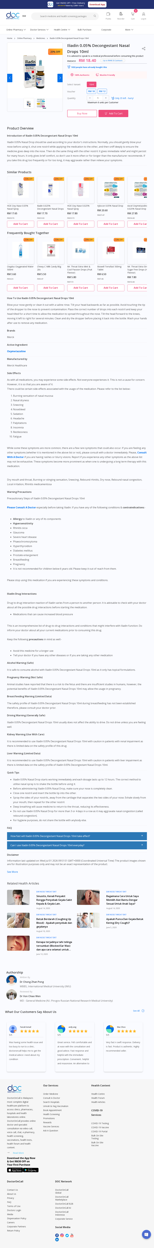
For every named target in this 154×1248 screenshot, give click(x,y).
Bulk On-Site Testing (97, 1137)
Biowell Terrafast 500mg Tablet (109, 268)
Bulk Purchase (84, 29)
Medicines (40, 38)
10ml (91, 84)
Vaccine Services (51, 1126)
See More (12, 871)
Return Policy (13, 1230)
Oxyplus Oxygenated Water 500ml (20, 268)
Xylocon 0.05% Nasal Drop (110, 205)
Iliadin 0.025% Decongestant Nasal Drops (50, 207)
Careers (11, 1222)
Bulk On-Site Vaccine (97, 1144)
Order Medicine (50, 1093)
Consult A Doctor (51, 1098)
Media (10, 1214)
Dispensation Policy (16, 1218)
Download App (97, 4)
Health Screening (51, 1114)
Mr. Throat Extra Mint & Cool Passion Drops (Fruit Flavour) (79, 269)
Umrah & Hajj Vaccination (55, 1106)
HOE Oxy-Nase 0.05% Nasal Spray (17, 207)
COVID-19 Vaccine (100, 1127)
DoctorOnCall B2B (64, 1203)
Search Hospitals (51, 1102)
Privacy (10, 1198)
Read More (18, 1152)
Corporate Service (64, 1218)
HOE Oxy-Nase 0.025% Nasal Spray (78, 207)
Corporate (106, 29)
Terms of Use (13, 1206)
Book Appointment (52, 1110)
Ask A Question (50, 1130)
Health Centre (60, 29)
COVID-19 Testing (100, 1123)
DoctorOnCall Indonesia (61, 1213)
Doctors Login (14, 1210)
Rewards (47, 1122)
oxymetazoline (16, 351)
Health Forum (98, 1098)
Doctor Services (38, 29)
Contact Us (12, 1189)
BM (24, 15)
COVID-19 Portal (99, 1131)
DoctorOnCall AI (63, 1207)
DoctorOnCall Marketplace (61, 1198)
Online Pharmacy (14, 29)
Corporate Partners (16, 1226)
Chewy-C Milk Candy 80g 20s (49, 268)
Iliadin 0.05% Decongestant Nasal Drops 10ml (69, 38)
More (127, 29)
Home (9, 38)
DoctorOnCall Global (61, 1191)
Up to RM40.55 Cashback (112, 60)
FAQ (9, 1202)
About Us (11, 1193)
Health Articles (98, 1102)
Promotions (49, 1118)
